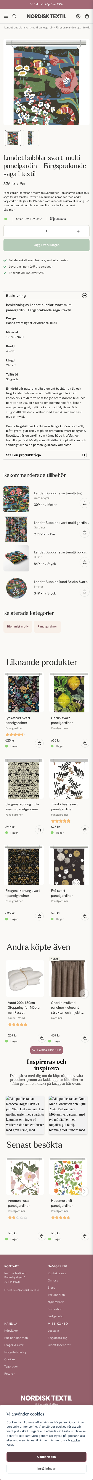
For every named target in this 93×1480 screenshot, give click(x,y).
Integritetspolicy (15, 1352)
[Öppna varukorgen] (87, 16)
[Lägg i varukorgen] (85, 503)
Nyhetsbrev (56, 1302)
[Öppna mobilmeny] (6, 16)
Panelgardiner (47, 626)
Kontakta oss (57, 1273)
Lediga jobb (55, 1316)
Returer (9, 1374)
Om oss (53, 1280)
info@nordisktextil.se (26, 1290)
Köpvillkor (11, 1331)
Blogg (51, 1288)
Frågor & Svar (14, 1345)
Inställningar (46, 1468)
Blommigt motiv (18, 626)
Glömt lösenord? (59, 1345)
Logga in (53, 1331)
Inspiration (55, 1309)
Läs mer (9, 210)
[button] (25, 1115)
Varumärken (56, 1295)
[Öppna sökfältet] (14, 16)
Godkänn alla (46, 1456)
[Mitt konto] (78, 16)
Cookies (9, 1359)
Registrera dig (57, 1338)
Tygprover (11, 1366)
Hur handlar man (16, 1338)
